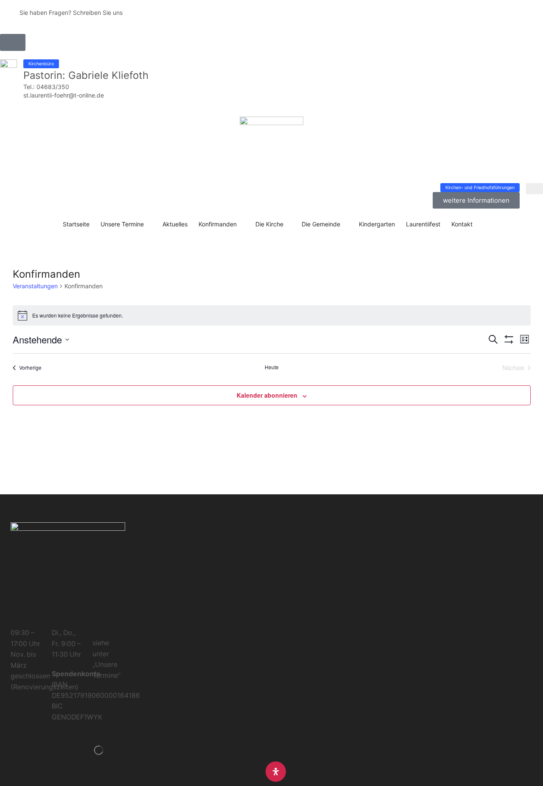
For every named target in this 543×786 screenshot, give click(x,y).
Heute (272, 367)
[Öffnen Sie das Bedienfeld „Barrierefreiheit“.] (276, 771)
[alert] (272, 315)
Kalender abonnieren (267, 395)
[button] (12, 42)
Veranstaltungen (35, 286)
